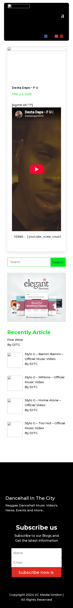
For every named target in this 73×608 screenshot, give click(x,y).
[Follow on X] (51, 36)
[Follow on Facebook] (45, 36)
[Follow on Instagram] (56, 36)
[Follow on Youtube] (61, 36)
